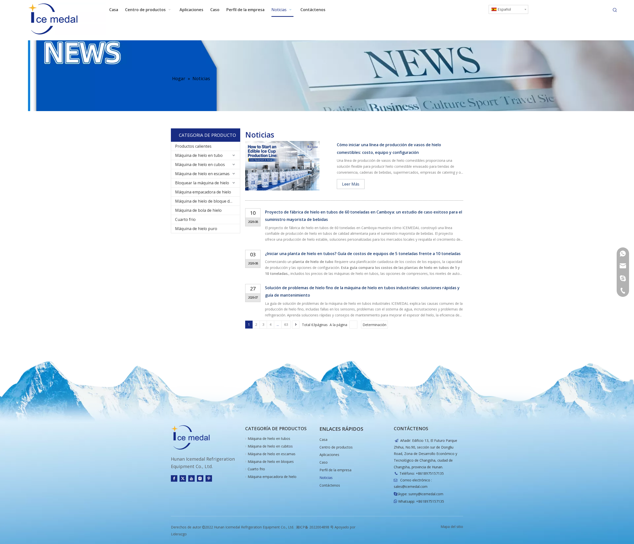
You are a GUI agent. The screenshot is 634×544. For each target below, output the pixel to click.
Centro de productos (336, 447)
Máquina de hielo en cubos (200, 164)
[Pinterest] (209, 478)
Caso (323, 462)
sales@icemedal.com (410, 486)
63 (286, 324)
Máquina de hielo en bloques (271, 461)
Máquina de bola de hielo (198, 210)
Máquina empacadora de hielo (203, 192)
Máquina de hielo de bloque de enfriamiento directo (207, 201)
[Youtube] (191, 478)
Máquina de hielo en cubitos (270, 446)
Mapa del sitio (452, 526)
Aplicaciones (329, 454)
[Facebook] (174, 478)
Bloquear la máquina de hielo (202, 183)
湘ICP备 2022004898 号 (315, 527)
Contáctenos (329, 485)
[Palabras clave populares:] (615, 10)
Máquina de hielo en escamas (202, 173)
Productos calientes (193, 146)
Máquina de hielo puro (196, 228)
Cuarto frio (185, 219)
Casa (323, 439)
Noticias (326, 477)
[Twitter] (183, 478)
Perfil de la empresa (335, 470)
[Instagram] (200, 478)
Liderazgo (179, 534)
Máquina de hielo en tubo (199, 155)
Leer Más (350, 184)
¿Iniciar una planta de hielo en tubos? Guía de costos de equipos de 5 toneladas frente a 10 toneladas (363, 253)
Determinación (374, 324)
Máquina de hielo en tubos (269, 438)
